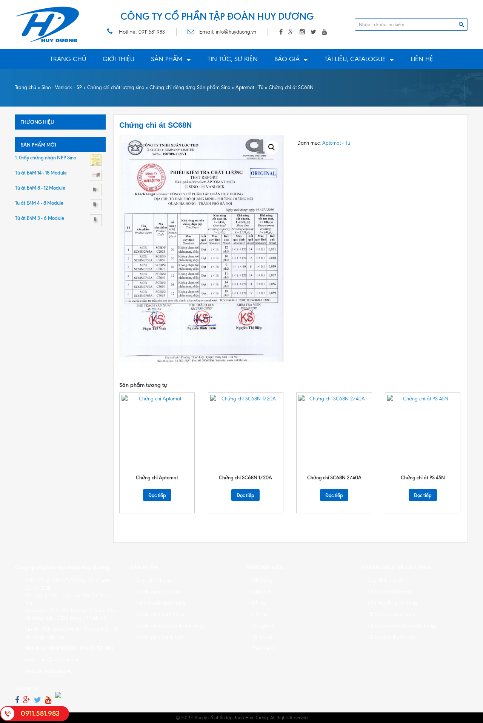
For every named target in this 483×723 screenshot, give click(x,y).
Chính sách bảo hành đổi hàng (170, 626)
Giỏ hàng (262, 580)
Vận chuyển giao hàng (161, 603)
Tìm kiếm (461, 24)
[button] (271, 147)
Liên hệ (422, 59)
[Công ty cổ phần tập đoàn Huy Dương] (47, 24)
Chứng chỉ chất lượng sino (115, 87)
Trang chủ (68, 59)
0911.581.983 (151, 32)
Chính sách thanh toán (160, 637)
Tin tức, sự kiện (233, 59)
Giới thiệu (118, 59)
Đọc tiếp (157, 495)
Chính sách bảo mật (158, 592)
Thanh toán (264, 648)
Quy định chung (153, 580)
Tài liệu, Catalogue (355, 59)
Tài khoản (263, 637)
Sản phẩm (167, 59)
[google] (26, 700)
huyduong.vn (58, 671)
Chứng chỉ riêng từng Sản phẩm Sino (189, 87)
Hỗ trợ (258, 603)
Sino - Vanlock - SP (62, 87)
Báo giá (287, 59)
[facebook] (17, 700)
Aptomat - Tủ (249, 87)
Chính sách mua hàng (160, 614)
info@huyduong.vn (236, 32)
